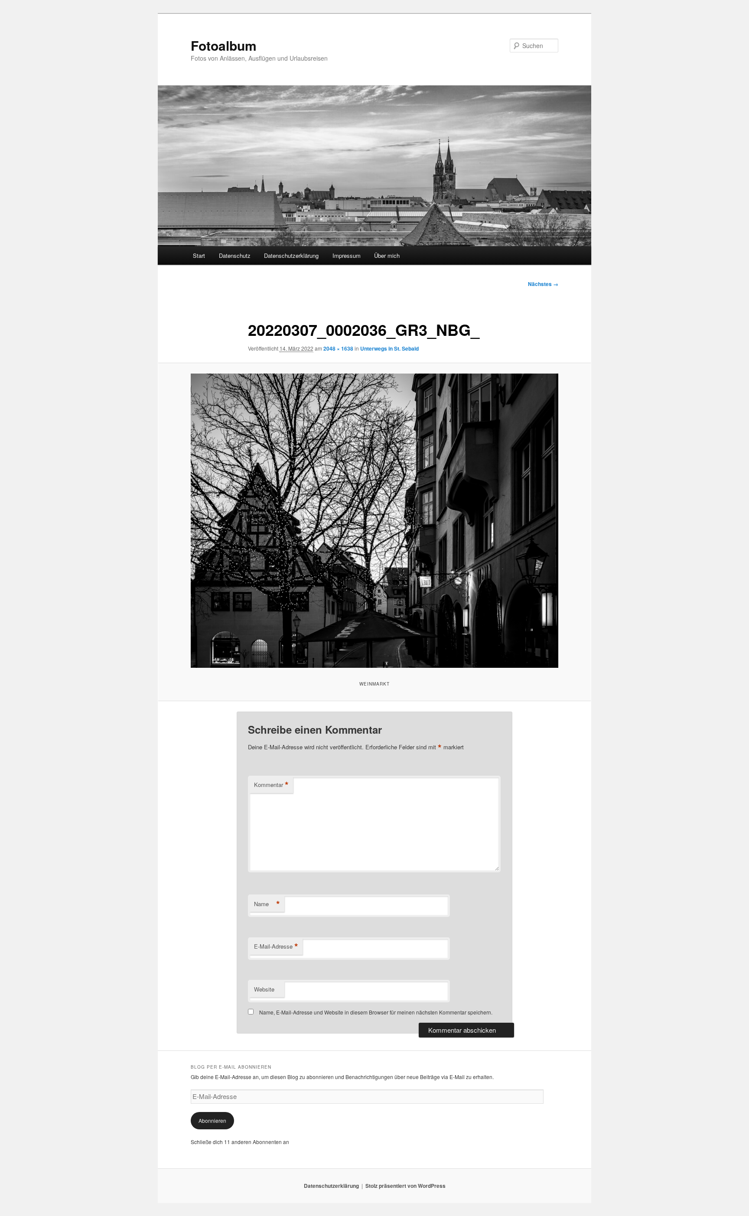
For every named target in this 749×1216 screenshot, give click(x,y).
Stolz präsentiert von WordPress (405, 1186)
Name (267, 904)
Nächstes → (543, 284)
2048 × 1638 (338, 348)
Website (264, 989)
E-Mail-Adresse (276, 946)
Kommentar (271, 785)
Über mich (387, 255)
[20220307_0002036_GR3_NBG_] (374, 520)
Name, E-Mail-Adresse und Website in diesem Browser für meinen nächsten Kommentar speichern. (375, 1012)
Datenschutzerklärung (291, 255)
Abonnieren (212, 1120)
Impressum (346, 255)
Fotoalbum (224, 45)
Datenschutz (235, 255)
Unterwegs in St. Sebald (389, 348)
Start (199, 255)
